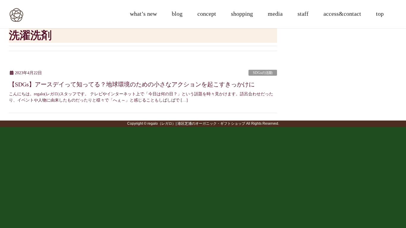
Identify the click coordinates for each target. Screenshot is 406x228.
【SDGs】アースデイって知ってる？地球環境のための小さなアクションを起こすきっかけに (132, 84)
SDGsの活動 (263, 73)
